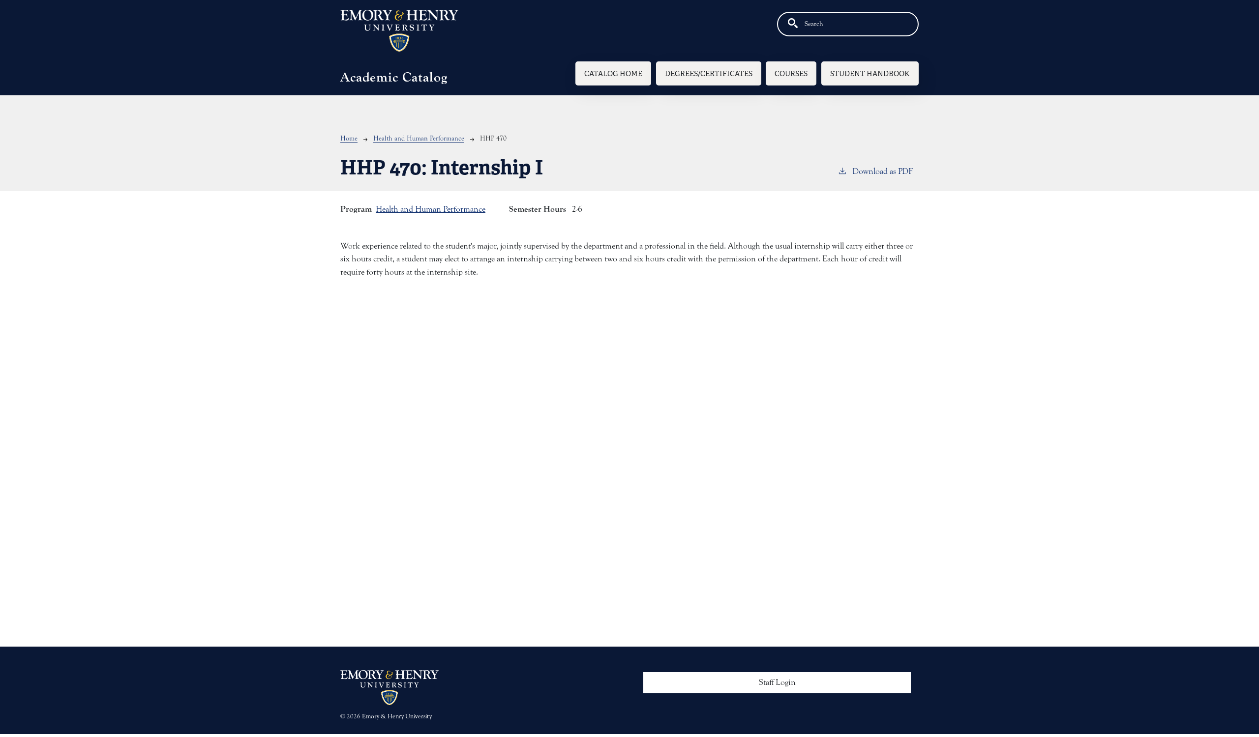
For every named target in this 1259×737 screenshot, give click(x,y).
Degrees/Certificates (708, 73)
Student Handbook (870, 73)
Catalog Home (613, 73)
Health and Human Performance (418, 138)
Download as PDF (882, 171)
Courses (791, 73)
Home (349, 138)
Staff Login (777, 682)
